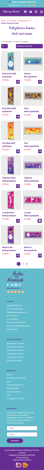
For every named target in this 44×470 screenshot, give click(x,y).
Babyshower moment (15, 343)
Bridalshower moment (16, 347)
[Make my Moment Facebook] (8, 285)
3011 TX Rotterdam (15, 309)
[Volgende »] (26, 264)
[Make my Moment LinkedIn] (12, 285)
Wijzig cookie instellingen (22, 460)
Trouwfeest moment (15, 357)
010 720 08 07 (12, 316)
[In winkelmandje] (40, 221)
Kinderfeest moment (15, 354)
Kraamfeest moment (15, 350)
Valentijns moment (14, 360)
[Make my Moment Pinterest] (15, 285)
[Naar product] (18, 82)
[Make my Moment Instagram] (19, 285)
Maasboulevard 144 (14, 305)
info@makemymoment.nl (17, 312)
